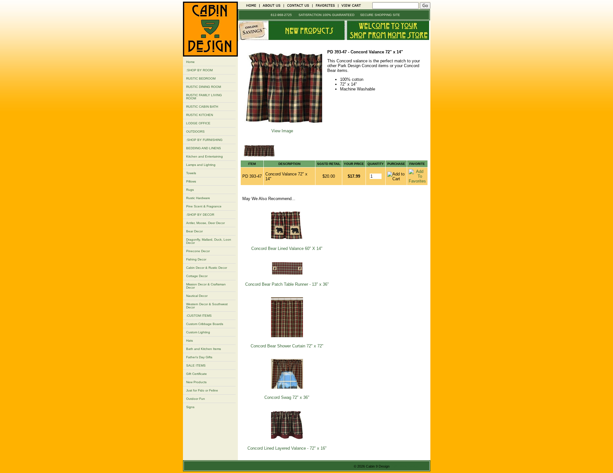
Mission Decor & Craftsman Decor (206, 286)
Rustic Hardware (198, 198)
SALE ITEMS (196, 365)
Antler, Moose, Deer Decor (205, 223)
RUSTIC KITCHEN (199, 115)
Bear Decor (194, 231)
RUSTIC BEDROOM (201, 78)
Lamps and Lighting (201, 165)
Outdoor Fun (195, 398)
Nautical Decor (197, 296)
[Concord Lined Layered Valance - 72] (287, 438)
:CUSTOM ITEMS (199, 315)
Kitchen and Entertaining (204, 156)
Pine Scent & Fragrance (204, 206)
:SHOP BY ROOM (199, 70)
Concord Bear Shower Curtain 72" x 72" (287, 346)
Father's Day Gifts (199, 357)
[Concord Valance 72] (282, 126)
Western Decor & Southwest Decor (207, 305)
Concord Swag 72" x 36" (286, 397)
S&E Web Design (405, 466)
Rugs (190, 189)
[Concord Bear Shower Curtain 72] (287, 335)
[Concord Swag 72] (287, 387)
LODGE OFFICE (198, 123)
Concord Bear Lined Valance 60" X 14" (286, 248)
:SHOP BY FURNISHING (204, 140)
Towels (191, 173)
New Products (196, 382)
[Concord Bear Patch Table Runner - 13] (287, 274)
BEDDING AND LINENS (203, 148)
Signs (190, 407)
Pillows (191, 181)
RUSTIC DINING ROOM (203, 87)
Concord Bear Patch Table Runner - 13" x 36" (287, 284)
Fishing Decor (196, 259)
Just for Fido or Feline (202, 390)
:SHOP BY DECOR (200, 214)
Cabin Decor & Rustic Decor (206, 267)
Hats (189, 340)
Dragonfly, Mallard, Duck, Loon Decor (208, 241)
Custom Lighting (198, 332)
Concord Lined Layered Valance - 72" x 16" (287, 448)
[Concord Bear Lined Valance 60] (287, 238)
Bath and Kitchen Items (203, 349)
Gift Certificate (196, 374)
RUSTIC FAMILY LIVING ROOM (204, 96)
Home (190, 62)
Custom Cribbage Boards (204, 324)
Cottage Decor (197, 276)
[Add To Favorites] (417, 181)
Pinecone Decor (198, 251)
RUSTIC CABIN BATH (202, 106)
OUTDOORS (195, 131)
